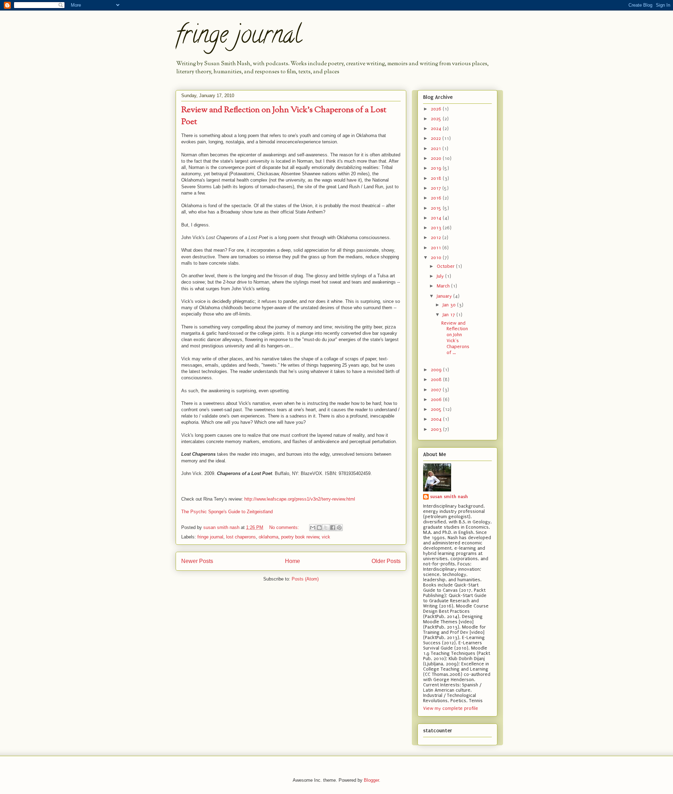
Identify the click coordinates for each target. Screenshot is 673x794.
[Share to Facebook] (332, 527)
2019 (437, 168)
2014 (437, 217)
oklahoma (268, 536)
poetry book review (300, 536)
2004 (437, 419)
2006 (437, 399)
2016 (437, 198)
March (444, 286)
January (445, 296)
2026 (437, 108)
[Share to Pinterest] (339, 527)
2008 (437, 379)
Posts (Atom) (305, 579)
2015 (437, 208)
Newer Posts (197, 561)
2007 (437, 389)
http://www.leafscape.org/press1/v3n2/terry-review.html (299, 499)
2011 (436, 247)
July (441, 276)
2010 (437, 257)
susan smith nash (449, 496)
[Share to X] (325, 527)
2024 (437, 128)
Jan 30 (450, 304)
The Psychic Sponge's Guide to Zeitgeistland (227, 511)
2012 (436, 237)
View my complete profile (450, 708)
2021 (436, 148)
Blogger (371, 780)
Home (292, 561)
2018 (437, 178)
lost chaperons (241, 536)
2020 (437, 158)
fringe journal (238, 37)
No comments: (284, 527)
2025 (437, 118)
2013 (437, 227)
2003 (437, 429)
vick (326, 536)
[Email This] (312, 527)
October (446, 266)
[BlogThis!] (319, 527)
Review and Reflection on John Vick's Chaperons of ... (455, 337)
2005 (437, 409)
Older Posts (386, 561)
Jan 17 (449, 314)
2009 (437, 369)
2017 (436, 188)
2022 (436, 138)
